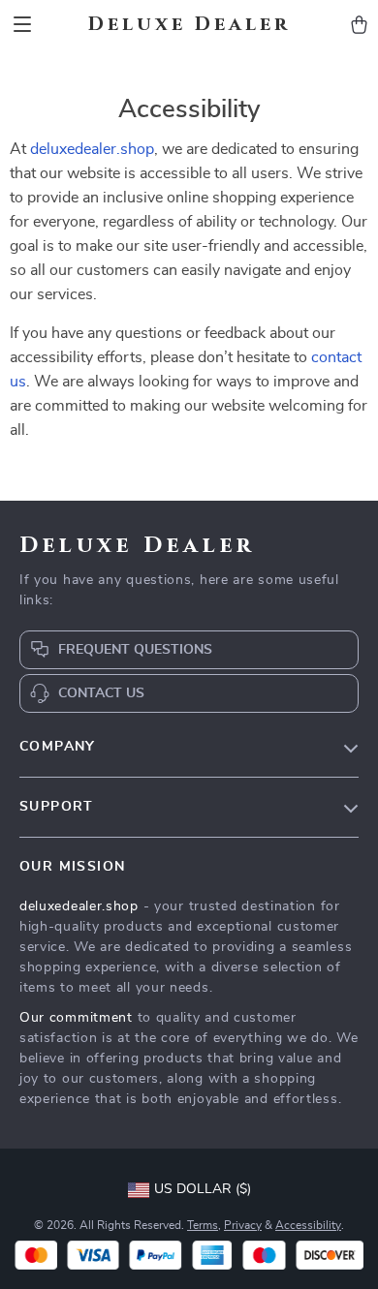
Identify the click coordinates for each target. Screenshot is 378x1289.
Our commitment (76, 1018)
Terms (202, 1225)
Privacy (243, 1225)
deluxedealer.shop (92, 149)
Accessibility (308, 1225)
